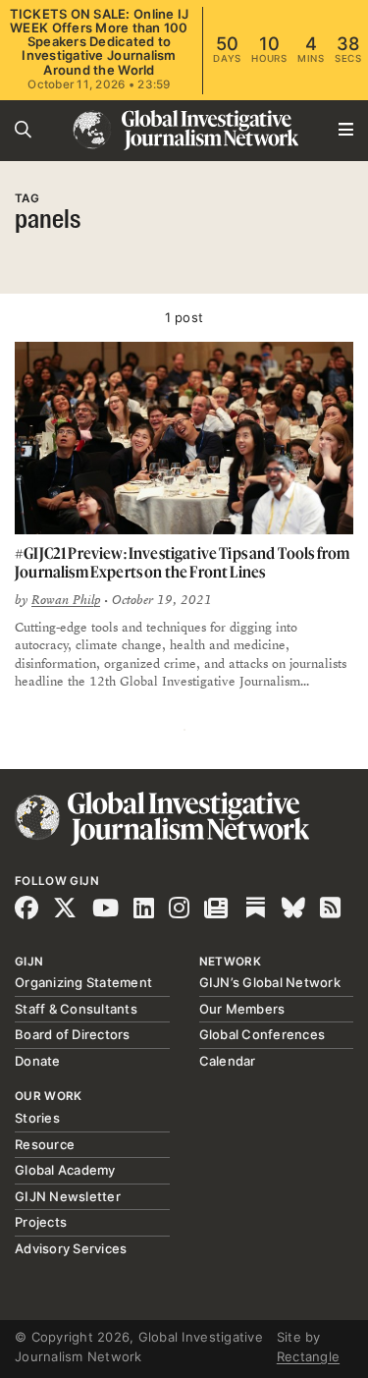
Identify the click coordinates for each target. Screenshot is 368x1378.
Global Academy (65, 1170)
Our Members (242, 1009)
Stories (37, 1118)
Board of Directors (73, 1034)
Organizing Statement (83, 982)
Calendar (227, 1061)
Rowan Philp (65, 600)
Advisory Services (71, 1248)
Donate (38, 1061)
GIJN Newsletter (68, 1196)
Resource (45, 1144)
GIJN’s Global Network (270, 982)
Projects (41, 1222)
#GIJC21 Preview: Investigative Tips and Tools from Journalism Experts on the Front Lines (182, 562)
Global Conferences (262, 1034)
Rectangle (308, 1356)
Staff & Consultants (76, 1009)
